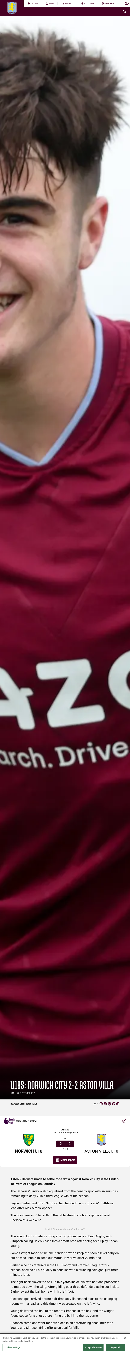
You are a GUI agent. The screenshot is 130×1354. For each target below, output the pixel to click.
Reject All (115, 1347)
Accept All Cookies (93, 1347)
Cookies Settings (12, 1347)
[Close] (124, 1338)
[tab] (33, 3)
